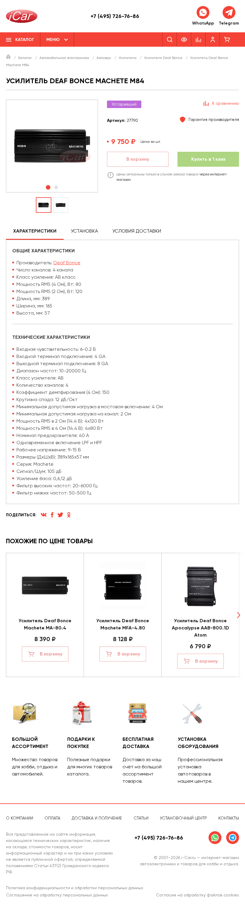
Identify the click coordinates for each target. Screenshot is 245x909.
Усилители (128, 58)
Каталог (25, 58)
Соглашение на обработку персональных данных (57, 895)
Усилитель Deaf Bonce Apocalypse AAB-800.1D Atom (200, 628)
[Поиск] (170, 39)
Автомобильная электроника (64, 58)
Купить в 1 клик (208, 159)
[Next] (238, 615)
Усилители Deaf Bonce (163, 58)
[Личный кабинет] (213, 39)
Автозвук (104, 58)
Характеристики (34, 231)
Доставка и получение (97, 818)
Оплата (52, 818)
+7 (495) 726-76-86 (115, 16)
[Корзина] (227, 39)
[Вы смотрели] (184, 39)
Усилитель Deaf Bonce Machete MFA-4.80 (122, 624)
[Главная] (9, 58)
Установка (84, 231)
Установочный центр (183, 818)
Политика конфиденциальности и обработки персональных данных (74, 887)
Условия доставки (136, 231)
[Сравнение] (198, 39)
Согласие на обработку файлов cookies (197, 895)
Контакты (228, 818)
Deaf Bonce (66, 262)
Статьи (141, 818)
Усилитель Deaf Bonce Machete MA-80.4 (45, 624)
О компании (19, 818)
